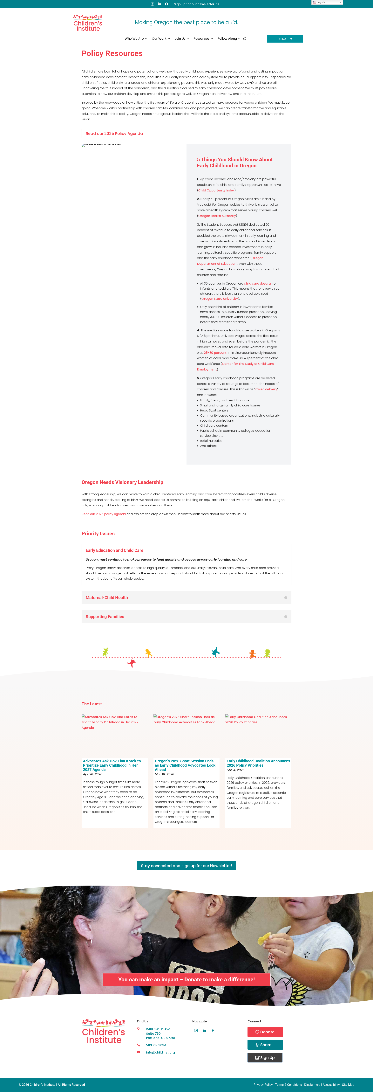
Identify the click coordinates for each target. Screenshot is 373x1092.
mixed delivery (266, 389)
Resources (201, 39)
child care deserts (258, 283)
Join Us (180, 39)
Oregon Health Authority (217, 216)
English (320, 2)
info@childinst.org (160, 1052)
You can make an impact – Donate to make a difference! (186, 979)
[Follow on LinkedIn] (204, 1030)
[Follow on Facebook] (212, 1030)
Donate (267, 1032)
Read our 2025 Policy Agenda (114, 133)
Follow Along (227, 39)
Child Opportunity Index (216, 190)
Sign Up (267, 1057)
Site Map (348, 1085)
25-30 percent (215, 352)
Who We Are (134, 39)
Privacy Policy (263, 1085)
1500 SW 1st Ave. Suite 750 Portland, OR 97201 (160, 1033)
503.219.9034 (156, 1045)
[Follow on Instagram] (195, 1030)
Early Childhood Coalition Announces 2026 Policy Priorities (258, 763)
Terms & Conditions (288, 1085)
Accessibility (331, 1085)
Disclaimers (312, 1085)
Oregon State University (219, 298)
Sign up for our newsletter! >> (197, 4)
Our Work (159, 39)
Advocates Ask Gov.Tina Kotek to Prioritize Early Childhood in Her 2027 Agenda (112, 765)
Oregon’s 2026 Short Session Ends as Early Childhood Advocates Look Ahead (185, 765)
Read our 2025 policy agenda (104, 514)
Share (265, 1044)
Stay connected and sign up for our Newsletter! (186, 865)
